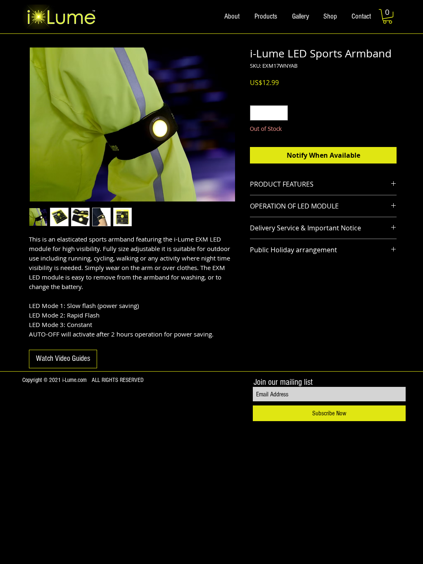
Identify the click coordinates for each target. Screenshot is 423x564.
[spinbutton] (268, 113)
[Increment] (281, 113)
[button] (387, 16)
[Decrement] (256, 113)
